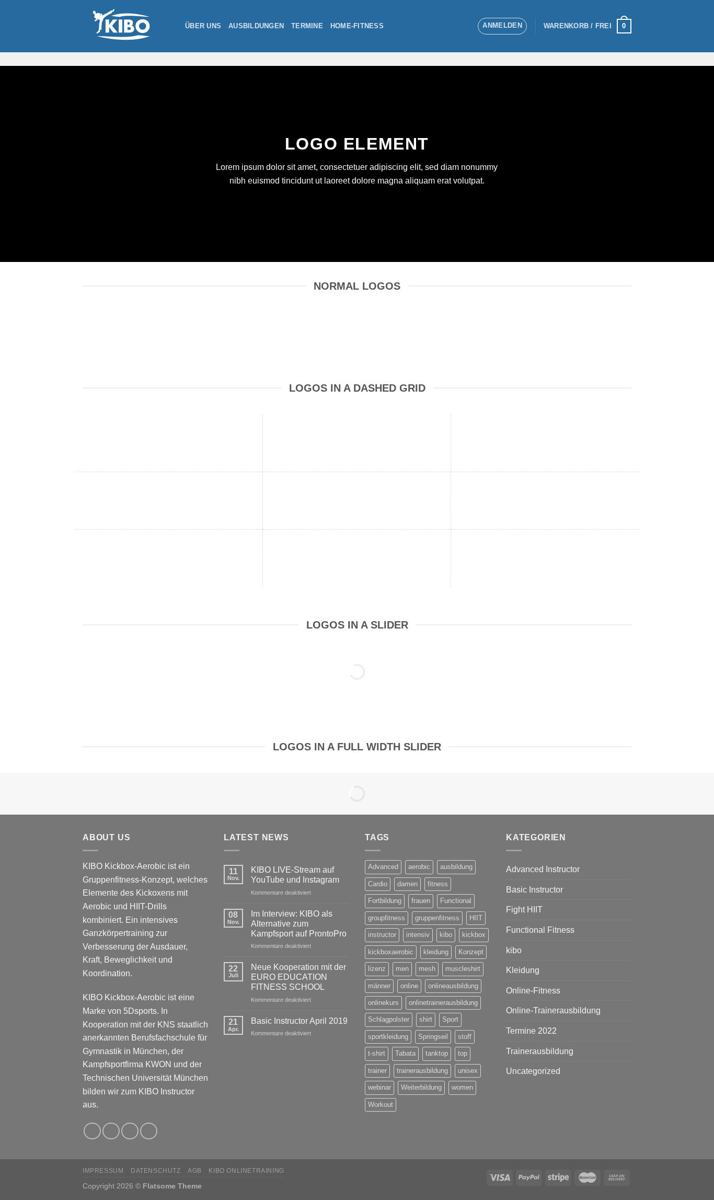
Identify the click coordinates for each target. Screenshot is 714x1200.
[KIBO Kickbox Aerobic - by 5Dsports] (126, 26)
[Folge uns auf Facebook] (584, 59)
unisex (468, 1071)
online (409, 986)
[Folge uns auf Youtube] (624, 59)
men (402, 969)
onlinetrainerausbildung (443, 1003)
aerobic (419, 867)
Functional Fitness (540, 929)
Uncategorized (533, 1071)
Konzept (470, 952)
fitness (438, 884)
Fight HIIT (524, 909)
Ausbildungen (256, 26)
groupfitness (386, 918)
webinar (379, 1087)
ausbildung (456, 867)
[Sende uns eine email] (611, 59)
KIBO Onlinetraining (246, 1170)
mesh (427, 969)
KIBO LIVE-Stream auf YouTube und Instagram (295, 874)
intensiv (418, 935)
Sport (450, 1019)
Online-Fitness (533, 990)
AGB (195, 1170)
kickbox (474, 935)
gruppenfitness (437, 918)
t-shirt (376, 1053)
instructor (382, 935)
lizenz (377, 969)
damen (407, 884)
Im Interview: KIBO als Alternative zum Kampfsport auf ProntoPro (299, 923)
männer (379, 986)
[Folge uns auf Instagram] (597, 59)
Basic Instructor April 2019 (299, 1020)
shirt (425, 1019)
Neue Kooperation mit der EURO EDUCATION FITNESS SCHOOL (298, 977)
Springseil (433, 1037)
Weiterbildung (421, 1087)
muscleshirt (462, 969)
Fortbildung (384, 901)
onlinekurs (383, 1003)
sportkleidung (388, 1037)
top (462, 1053)
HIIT (475, 918)
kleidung (435, 952)
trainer (377, 1071)
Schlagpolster (388, 1019)
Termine (307, 26)
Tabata (405, 1053)
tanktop (436, 1053)
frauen (420, 901)
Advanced (383, 867)
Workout (380, 1104)
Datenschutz (156, 1170)
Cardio (377, 884)
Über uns (203, 26)
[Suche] (465, 26)
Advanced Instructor (543, 869)
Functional (455, 901)
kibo (446, 935)
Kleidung (522, 970)
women (462, 1087)
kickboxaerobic (390, 952)
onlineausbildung (453, 986)
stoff (464, 1037)
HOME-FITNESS (357, 26)
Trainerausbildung (539, 1051)
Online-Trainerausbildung (553, 1010)
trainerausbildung (422, 1071)
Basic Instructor (534, 889)
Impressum (103, 1170)
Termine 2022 (531, 1030)
